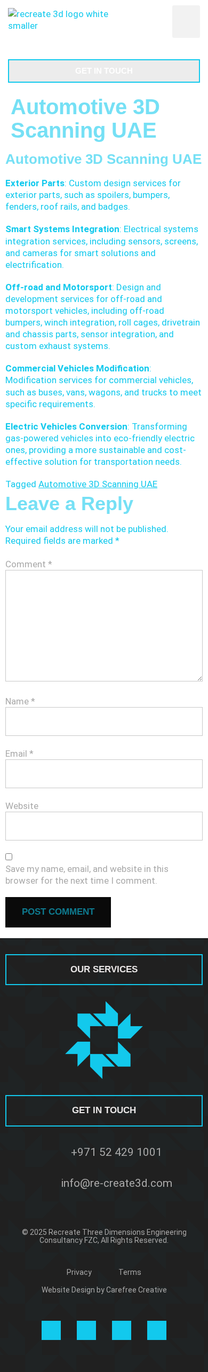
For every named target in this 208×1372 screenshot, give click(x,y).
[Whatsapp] (121, 1330)
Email (19, 753)
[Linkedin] (86, 1330)
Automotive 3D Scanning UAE (97, 484)
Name (20, 701)
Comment (28, 564)
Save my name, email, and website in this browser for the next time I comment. (87, 874)
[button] (186, 21)
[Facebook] (156, 1330)
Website (21, 805)
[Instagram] (51, 1330)
